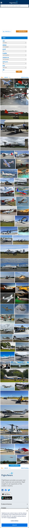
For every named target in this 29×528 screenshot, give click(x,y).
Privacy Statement (11, 517)
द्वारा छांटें (4, 49)
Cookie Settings (14, 520)
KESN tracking (24, 77)
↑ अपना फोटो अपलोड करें (22, 31)
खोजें (3, 69)
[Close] (27, 511)
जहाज (4, 41)
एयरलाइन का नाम (6, 57)
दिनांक (4, 65)
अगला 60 (6, 77)
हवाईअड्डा (4, 45)
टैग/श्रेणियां (5, 53)
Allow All (14, 525)
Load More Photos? (15, 465)
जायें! (19, 71)
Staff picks (5, 61)
